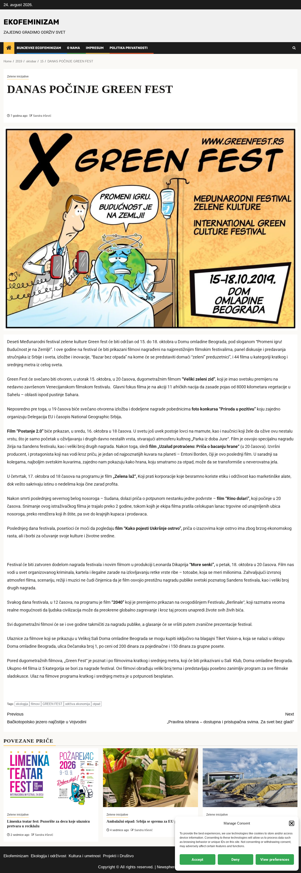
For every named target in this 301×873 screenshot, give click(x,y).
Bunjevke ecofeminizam (39, 48)
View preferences (274, 859)
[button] (291, 823)
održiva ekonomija (77, 704)
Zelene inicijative (18, 76)
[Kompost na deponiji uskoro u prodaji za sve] (250, 777)
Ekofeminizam (16, 856)
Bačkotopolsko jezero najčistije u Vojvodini (46, 718)
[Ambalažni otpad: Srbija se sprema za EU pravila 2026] (150, 777)
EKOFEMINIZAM (31, 22)
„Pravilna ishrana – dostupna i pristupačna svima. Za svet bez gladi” (230, 718)
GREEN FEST (52, 704)
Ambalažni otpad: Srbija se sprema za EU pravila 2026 (150, 821)
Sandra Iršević (41, 115)
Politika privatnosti (129, 48)
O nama (73, 48)
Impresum (95, 48)
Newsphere (167, 867)
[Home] (9, 48)
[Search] (294, 48)
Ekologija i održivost (48, 856)
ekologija (22, 704)
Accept (197, 859)
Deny (235, 859)
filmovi (35, 704)
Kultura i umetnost (85, 856)
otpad (96, 704)
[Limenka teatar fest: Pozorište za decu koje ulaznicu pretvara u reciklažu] (51, 777)
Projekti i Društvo (118, 856)
